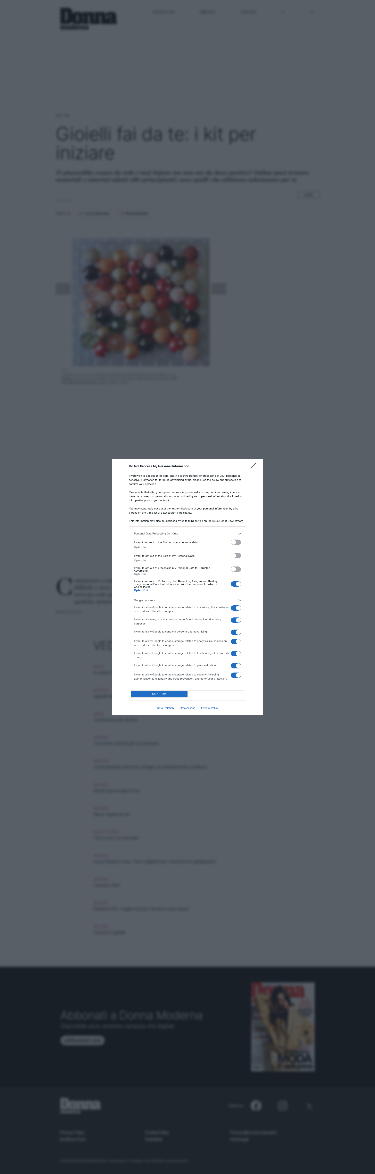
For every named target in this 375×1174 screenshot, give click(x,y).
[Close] (255, 466)
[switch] (236, 542)
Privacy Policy (209, 707)
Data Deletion (165, 707)
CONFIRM (159, 693)
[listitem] (187, 534)
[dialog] (187, 587)
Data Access (187, 707)
